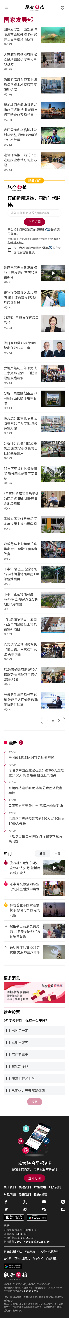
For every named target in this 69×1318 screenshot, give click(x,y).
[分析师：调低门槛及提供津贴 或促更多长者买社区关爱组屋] (53, 450)
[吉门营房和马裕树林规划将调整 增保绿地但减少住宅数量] (53, 136)
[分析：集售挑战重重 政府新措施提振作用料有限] (53, 400)
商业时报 (51, 1258)
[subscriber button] (62, 8)
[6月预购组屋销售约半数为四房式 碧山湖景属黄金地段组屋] (53, 500)
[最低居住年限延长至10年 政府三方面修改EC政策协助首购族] (53, 701)
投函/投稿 (40, 1194)
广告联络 (40, 1187)
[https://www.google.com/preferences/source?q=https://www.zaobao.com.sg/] (13, 1266)
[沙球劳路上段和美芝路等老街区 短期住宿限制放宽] (53, 550)
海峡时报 (38, 1258)
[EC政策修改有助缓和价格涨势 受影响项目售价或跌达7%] (53, 676)
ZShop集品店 (22, 1258)
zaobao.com (31, 1290)
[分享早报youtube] (44, 1202)
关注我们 (25, 1187)
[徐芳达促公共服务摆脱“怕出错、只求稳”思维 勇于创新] (53, 651)
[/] (34, 8)
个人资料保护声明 (48, 1251)
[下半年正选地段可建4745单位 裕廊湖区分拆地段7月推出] (53, 601)
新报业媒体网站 (13, 1251)
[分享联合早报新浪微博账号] (25, 1209)
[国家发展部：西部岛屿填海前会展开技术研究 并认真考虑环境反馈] (53, 36)
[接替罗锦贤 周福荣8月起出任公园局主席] (53, 349)
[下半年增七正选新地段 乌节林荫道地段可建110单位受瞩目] (53, 575)
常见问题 (10, 1194)
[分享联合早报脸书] (6, 1202)
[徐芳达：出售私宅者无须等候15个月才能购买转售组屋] (53, 425)
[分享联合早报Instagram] (63, 1202)
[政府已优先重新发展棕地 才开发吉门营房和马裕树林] (53, 274)
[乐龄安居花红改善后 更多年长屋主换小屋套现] (53, 525)
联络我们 (25, 1194)
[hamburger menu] (6, 8)
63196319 (30, 1230)
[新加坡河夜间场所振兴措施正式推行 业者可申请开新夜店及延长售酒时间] (53, 111)
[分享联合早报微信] (44, 1209)
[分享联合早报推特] (25, 1202)
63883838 (22, 1234)
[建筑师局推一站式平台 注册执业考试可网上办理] (53, 161)
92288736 (43, 1241)
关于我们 (10, 1187)
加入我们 (55, 1187)
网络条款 (30, 1251)
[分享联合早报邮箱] (63, 1209)
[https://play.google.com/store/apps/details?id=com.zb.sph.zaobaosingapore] (37, 1217)
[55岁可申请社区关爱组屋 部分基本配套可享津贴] (53, 475)
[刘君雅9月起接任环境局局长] (53, 324)
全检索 (7, 1258)
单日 (42, 853)
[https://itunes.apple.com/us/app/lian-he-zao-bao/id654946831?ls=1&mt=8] (14, 1217)
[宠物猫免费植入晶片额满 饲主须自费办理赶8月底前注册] (53, 299)
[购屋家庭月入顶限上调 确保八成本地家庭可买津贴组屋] (53, 86)
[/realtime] (21, 742)
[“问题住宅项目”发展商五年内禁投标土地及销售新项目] (53, 626)
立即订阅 (34, 1178)
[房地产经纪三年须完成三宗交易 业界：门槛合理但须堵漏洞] (53, 374)
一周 (57, 853)
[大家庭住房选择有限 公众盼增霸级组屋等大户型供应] (53, 61)
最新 (13, 742)
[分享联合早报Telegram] (6, 1209)
